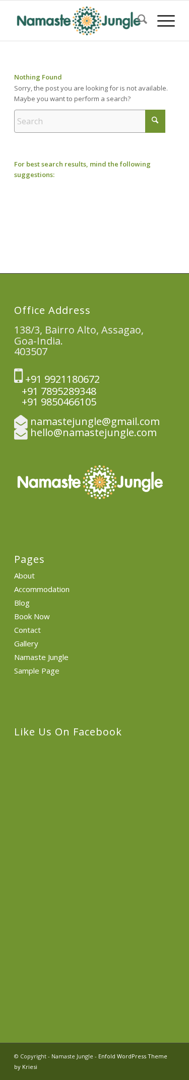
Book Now (32, 616)
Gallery (26, 643)
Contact (27, 630)
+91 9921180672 (61, 379)
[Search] (137, 21)
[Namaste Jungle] (78, 21)
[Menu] (161, 21)
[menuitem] (137, 21)
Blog (22, 603)
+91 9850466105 (55, 401)
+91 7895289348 (55, 391)
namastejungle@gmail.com (95, 421)
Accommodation (42, 589)
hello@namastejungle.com (93, 432)
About (24, 575)
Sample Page (36, 671)
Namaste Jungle (41, 657)
